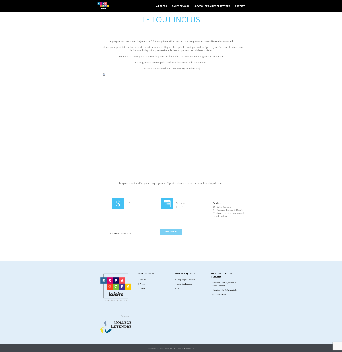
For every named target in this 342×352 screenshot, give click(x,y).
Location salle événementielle (225, 290)
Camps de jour (180, 6)
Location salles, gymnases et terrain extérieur (224, 284)
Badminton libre (219, 295)
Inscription (171, 232)
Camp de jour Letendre (186, 280)
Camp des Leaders (184, 284)
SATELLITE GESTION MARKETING (182, 348)
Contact (240, 6)
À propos (161, 6)
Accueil (143, 280)
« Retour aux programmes (120, 233)
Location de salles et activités (212, 6)
